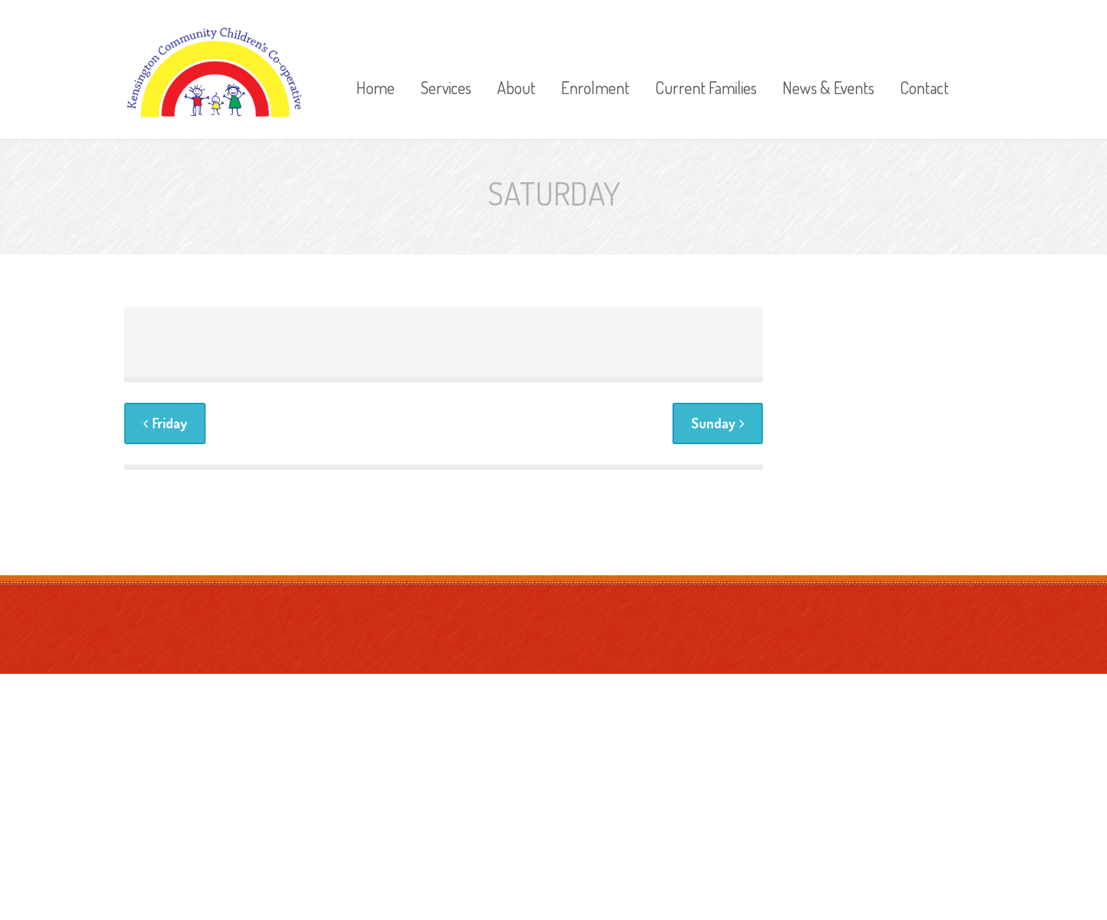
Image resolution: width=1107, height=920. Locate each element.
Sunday (713, 423)
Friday (169, 423)
